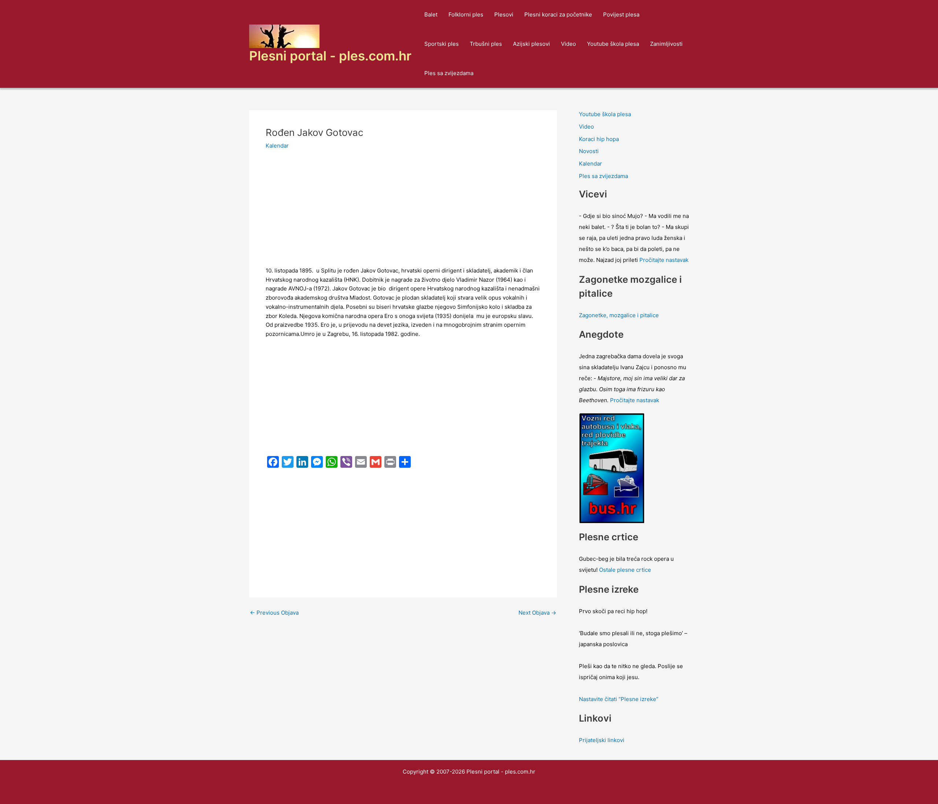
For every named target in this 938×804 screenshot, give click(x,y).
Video (568, 43)
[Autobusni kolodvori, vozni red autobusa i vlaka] (612, 467)
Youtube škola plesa (613, 43)
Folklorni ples (465, 14)
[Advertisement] (403, 212)
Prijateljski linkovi (601, 740)
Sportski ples (441, 43)
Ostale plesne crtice (625, 569)
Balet (430, 14)
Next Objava (537, 612)
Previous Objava (274, 612)
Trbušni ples (486, 43)
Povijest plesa (621, 14)
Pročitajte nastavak (663, 259)
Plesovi (503, 14)
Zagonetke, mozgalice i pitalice (619, 315)
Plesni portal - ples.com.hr (330, 55)
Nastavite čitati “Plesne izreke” (618, 699)
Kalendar (277, 145)
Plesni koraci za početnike (558, 14)
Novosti (589, 151)
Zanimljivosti (666, 43)
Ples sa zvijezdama (448, 73)
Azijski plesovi (531, 43)
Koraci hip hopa (599, 139)
